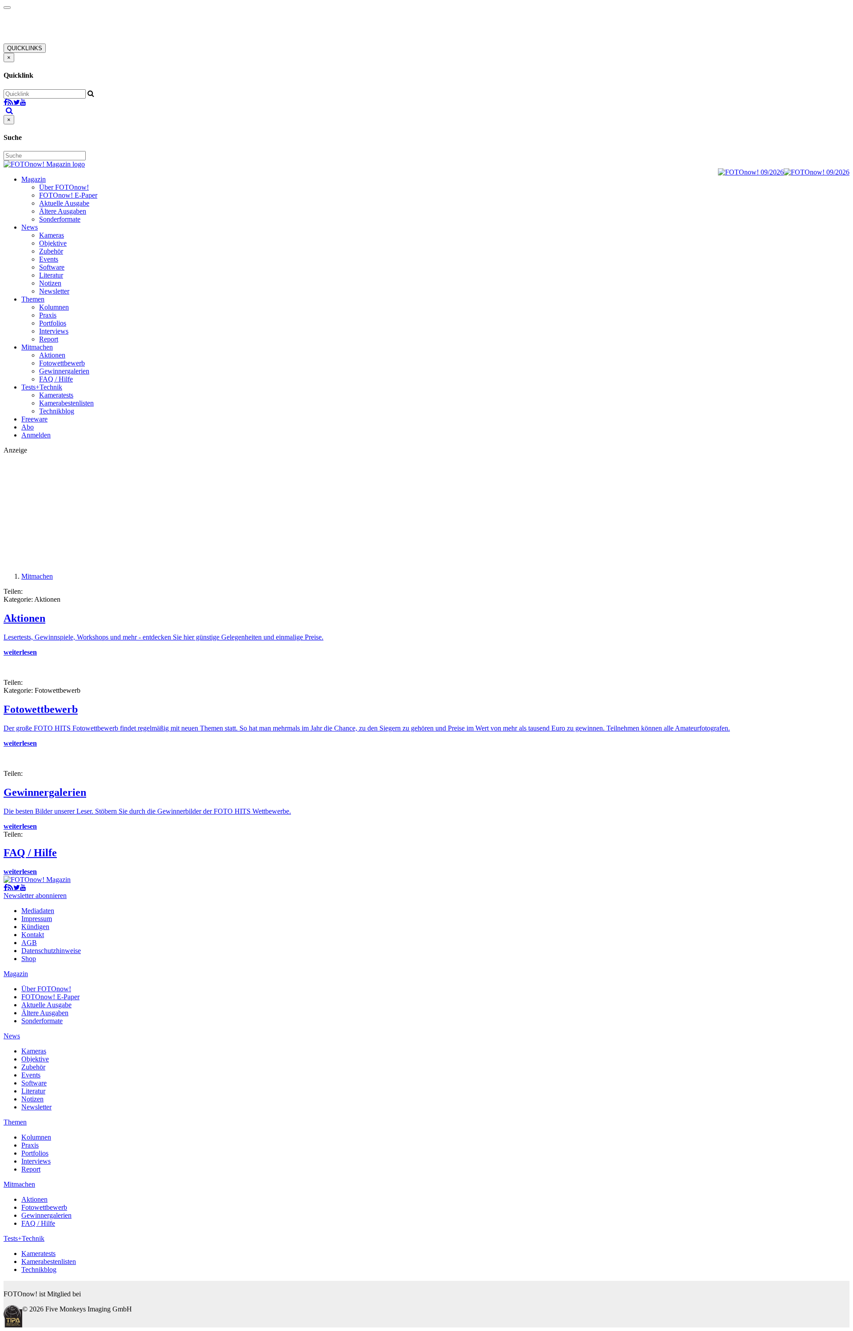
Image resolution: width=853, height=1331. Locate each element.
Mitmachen (37, 347)
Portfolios (52, 323)
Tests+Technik (41, 387)
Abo (27, 427)
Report (48, 339)
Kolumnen (54, 307)
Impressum (36, 918)
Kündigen (35, 926)
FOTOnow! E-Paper (68, 195)
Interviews (53, 331)
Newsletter (54, 291)
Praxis (47, 315)
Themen (32, 299)
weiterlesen (20, 652)
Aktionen (52, 355)
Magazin (33, 179)
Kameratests (56, 395)
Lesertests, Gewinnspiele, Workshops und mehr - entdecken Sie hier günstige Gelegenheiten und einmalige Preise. (163, 637)
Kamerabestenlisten (66, 403)
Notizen (50, 283)
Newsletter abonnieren (35, 895)
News (29, 227)
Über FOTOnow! (64, 187)
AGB (29, 942)
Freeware (34, 419)
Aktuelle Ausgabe (64, 203)
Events (48, 259)
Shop (28, 958)
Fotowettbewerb (62, 363)
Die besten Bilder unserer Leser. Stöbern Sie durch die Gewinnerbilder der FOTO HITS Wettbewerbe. (147, 811)
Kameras (51, 235)
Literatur (51, 275)
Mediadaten (37, 910)
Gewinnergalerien (64, 371)
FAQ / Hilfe (56, 379)
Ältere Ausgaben (62, 211)
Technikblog (56, 411)
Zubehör (51, 251)
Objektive (53, 243)
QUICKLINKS (24, 48)
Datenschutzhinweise (51, 950)
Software (51, 267)
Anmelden (36, 435)
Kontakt (32, 934)
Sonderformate (59, 219)
